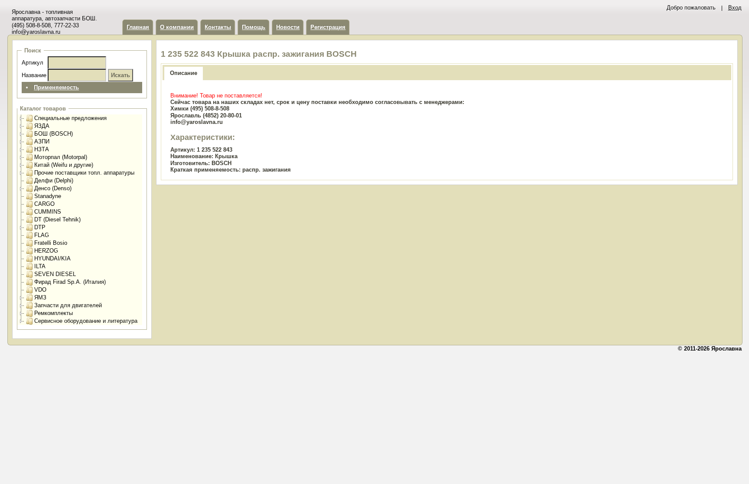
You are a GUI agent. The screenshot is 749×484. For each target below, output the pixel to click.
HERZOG (46, 250)
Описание (183, 73)
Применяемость (56, 87)
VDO (40, 289)
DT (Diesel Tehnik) (57, 219)
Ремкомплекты (53, 313)
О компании (177, 27)
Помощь (253, 27)
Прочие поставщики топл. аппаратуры (84, 172)
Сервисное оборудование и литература (85, 321)
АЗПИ (41, 141)
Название (34, 75)
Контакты (218, 27)
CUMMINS (47, 211)
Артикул (32, 62)
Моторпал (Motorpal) (60, 157)
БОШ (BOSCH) (53, 133)
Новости (288, 27)
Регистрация (327, 27)
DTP (40, 227)
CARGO (44, 204)
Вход (735, 7)
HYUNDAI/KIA (52, 258)
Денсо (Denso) (53, 188)
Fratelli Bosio (50, 243)
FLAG (41, 235)
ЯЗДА (41, 126)
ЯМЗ (40, 297)
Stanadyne (47, 196)
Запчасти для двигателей (68, 305)
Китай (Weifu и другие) (63, 165)
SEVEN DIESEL (55, 274)
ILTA (40, 266)
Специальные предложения (70, 118)
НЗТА (41, 149)
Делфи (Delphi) (53, 180)
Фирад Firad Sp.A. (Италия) (70, 282)
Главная (138, 27)
